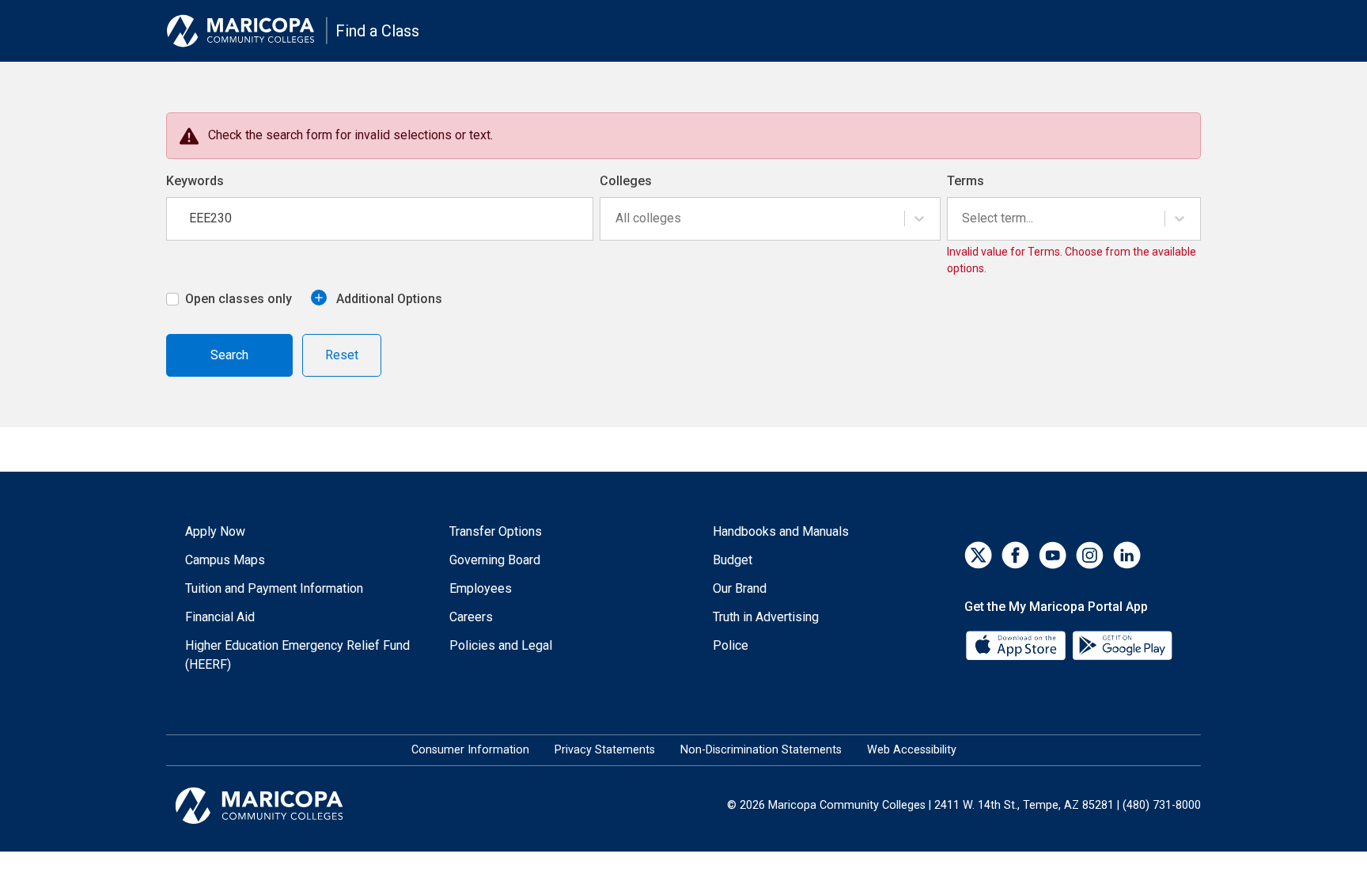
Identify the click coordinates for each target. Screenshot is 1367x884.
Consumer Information (470, 750)
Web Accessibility (911, 750)
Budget (732, 559)
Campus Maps (225, 559)
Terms (965, 180)
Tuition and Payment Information (274, 588)
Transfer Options (495, 531)
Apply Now (215, 531)
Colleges (626, 180)
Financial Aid (220, 616)
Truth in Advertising (766, 616)
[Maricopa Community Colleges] (279, 805)
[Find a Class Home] (247, 30)
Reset (341, 354)
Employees (480, 588)
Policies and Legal (500, 645)
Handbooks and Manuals (781, 531)
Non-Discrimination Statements (761, 750)
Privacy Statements (605, 750)
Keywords (195, 180)
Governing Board (494, 559)
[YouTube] (1052, 555)
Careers (471, 616)
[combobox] (617, 218)
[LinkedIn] (1127, 555)
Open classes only (238, 298)
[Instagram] (1090, 555)
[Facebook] (1015, 555)
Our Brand (740, 588)
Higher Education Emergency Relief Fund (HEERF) (297, 655)
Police (730, 645)
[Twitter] (978, 555)
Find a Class (377, 30)
